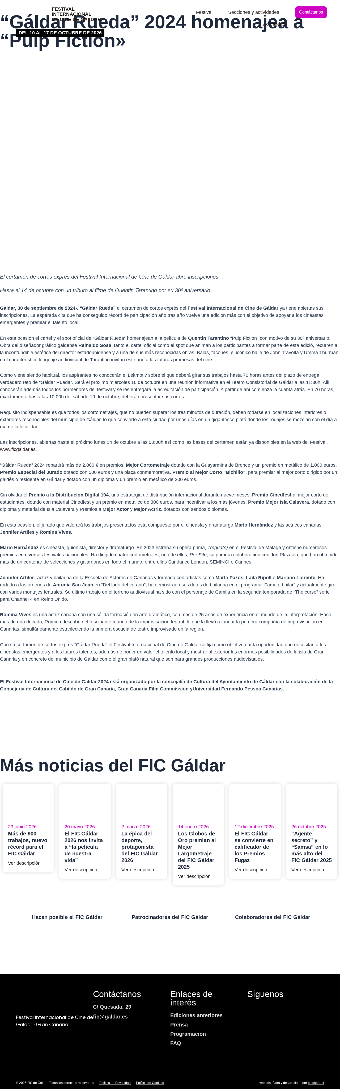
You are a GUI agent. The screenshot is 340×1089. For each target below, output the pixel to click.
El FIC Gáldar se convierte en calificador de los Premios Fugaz (254, 847)
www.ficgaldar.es (18, 449)
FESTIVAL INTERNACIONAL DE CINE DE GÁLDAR (76, 14)
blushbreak (316, 1083)
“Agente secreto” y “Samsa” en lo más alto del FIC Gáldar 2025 (311, 847)
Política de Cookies (150, 1083)
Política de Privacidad (115, 1083)
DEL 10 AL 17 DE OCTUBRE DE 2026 (60, 32)
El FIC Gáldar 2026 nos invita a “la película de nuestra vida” (84, 847)
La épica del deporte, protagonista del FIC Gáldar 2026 (139, 847)
